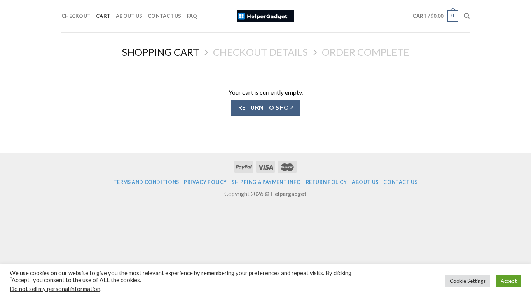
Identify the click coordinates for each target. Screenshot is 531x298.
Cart (103, 16)
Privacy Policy (205, 182)
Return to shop (265, 107)
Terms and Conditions (146, 182)
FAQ (192, 16)
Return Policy (326, 182)
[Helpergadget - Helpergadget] (266, 16)
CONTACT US (165, 16)
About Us (129, 16)
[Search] (467, 16)
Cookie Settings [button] (468, 281)
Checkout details (260, 52)
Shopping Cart (160, 52)
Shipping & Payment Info (266, 182)
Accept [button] (509, 281)
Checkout (76, 16)
